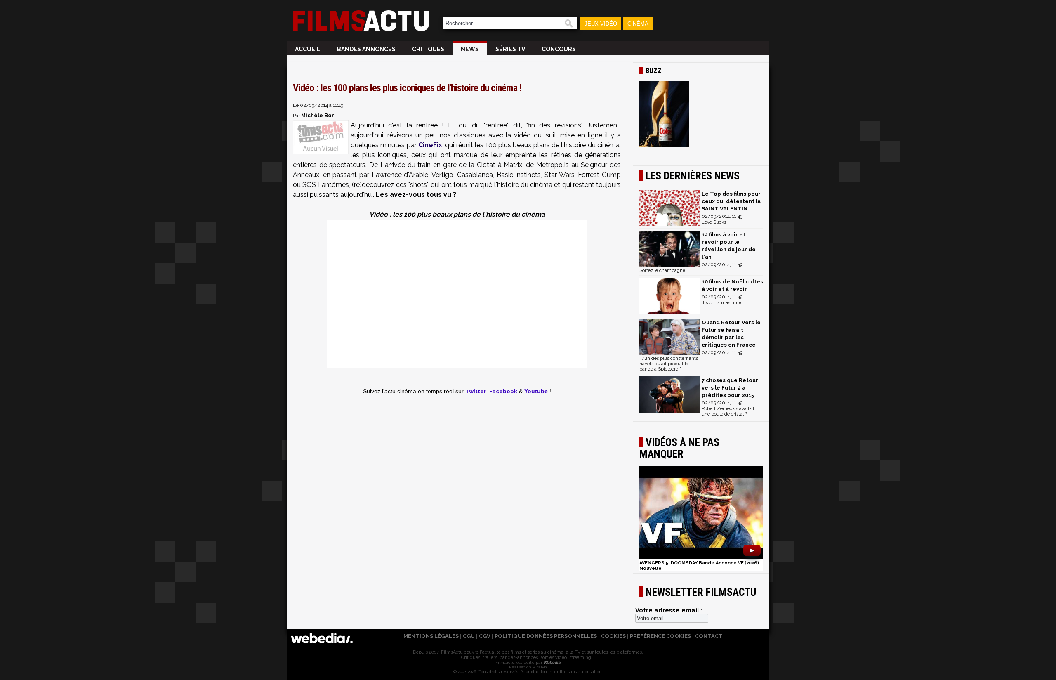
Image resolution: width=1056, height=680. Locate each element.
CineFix (430, 145)
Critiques (428, 49)
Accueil (308, 49)
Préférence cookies (660, 636)
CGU (469, 636)
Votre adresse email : (668, 610)
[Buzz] (701, 115)
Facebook (503, 391)
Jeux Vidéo (601, 24)
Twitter (475, 391)
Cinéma (637, 24)
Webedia (551, 662)
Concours (559, 49)
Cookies (613, 636)
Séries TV (510, 49)
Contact (709, 636)
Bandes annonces (366, 49)
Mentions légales (431, 636)
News (470, 49)
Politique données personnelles (546, 636)
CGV (484, 636)
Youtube (536, 391)
